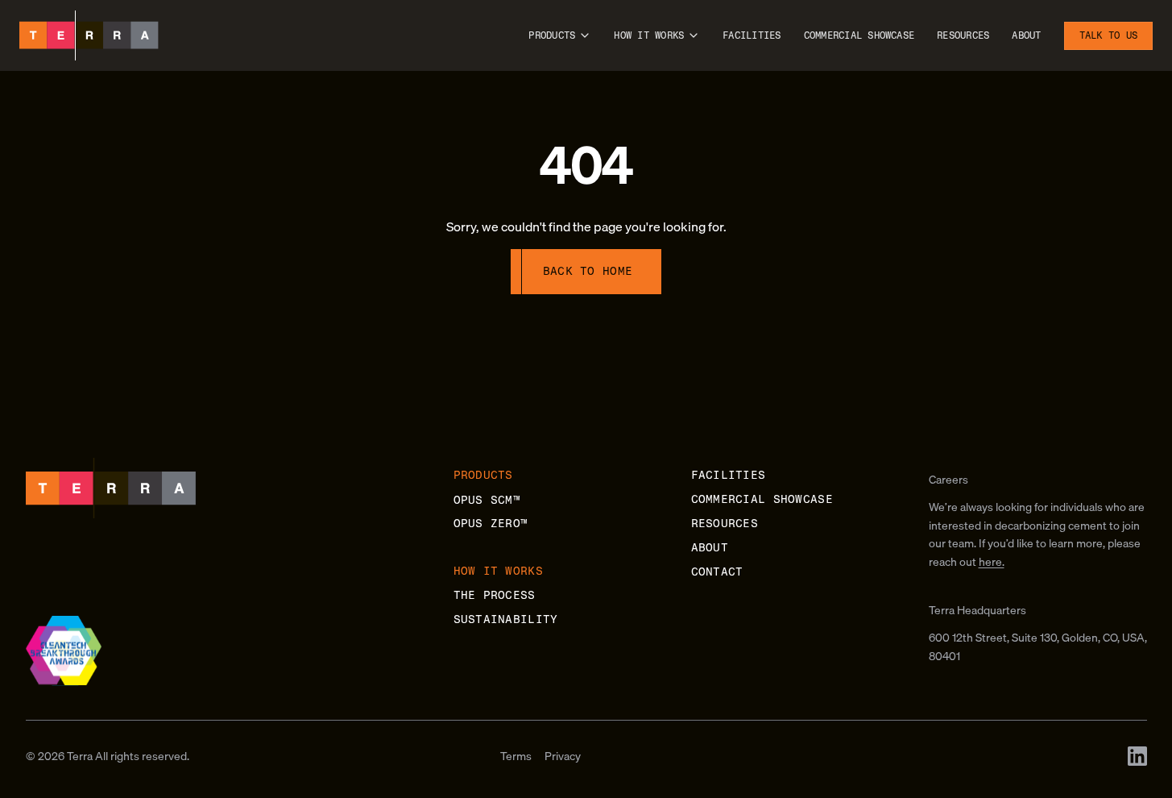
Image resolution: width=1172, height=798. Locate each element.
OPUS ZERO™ (490, 523)
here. (991, 562)
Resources (963, 35)
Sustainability (505, 619)
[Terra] (89, 35)
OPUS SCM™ (487, 500)
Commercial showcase (859, 35)
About (1026, 35)
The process (494, 595)
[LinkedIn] (1137, 756)
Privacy (563, 756)
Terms (516, 756)
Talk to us (1108, 35)
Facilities (752, 35)
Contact (717, 572)
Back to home (587, 271)
